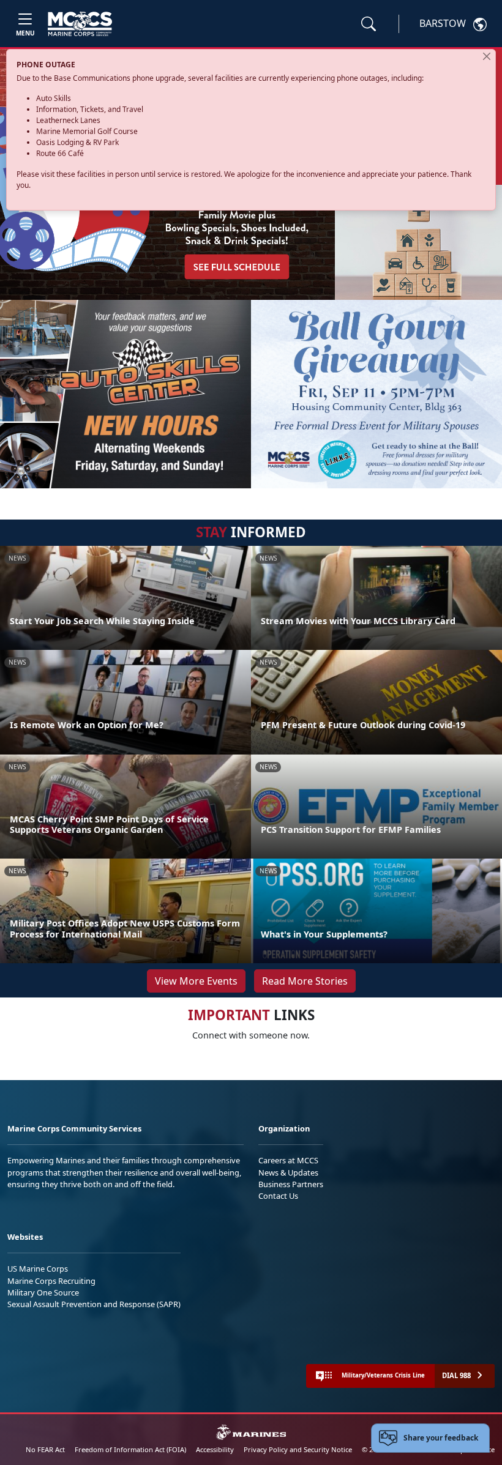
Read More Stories (305, 981)
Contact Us (278, 1195)
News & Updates (288, 1172)
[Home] (80, 24)
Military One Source (43, 1292)
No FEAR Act (45, 1449)
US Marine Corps (37, 1268)
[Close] (486, 56)
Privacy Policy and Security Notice (298, 1449)
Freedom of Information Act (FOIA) (130, 1449)
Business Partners (290, 1184)
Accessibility (215, 1449)
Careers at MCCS (288, 1160)
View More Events (196, 981)
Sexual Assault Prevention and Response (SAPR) (94, 1304)
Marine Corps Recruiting (51, 1280)
